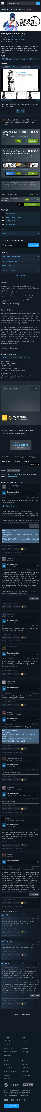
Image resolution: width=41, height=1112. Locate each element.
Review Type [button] (6, 457)
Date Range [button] (6, 461)
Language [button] (32, 457)
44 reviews (10, 560)
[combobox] (21, 3)
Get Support (26, 1071)
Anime (17, 59)
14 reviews (10, 649)
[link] (21, 141)
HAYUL (9, 818)
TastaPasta (10, 614)
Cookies (7, 1075)
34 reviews (10, 616)
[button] (4, 9)
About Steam (8, 1041)
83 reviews (19, 760)
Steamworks (8, 1048)
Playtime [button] (17, 461)
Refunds (7, 1079)
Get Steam (25, 1064)
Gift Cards (7, 1055)
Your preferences (20, 433)
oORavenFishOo (12, 647)
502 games (10, 760)
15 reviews (10, 856)
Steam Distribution (10, 1052)
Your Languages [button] (12, 470)
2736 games (10, 820)
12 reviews (18, 789)
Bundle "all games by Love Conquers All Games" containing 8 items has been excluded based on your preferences (19, 185)
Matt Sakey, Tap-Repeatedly (10, 304)
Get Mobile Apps (11, 1105)
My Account (26, 1075)
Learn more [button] (34, 245)
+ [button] (37, 59)
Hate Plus (23, 158)
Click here (24, 122)
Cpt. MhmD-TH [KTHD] (14, 486)
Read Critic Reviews (20, 419)
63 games (9, 789)
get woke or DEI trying (14, 758)
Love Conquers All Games (16, 37)
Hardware (25, 1048)
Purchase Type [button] (20, 457)
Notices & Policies (10, 1071)
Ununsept (10, 854)
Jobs (23, 1044)
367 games (10, 488)
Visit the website (8, 266)
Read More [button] (34, 526)
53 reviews (10, 683)
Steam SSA (7, 1044)
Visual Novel (6, 59)
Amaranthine (11, 787)
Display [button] (27, 461)
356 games (10, 714)
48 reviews (18, 488)
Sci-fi (32, 59)
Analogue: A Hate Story (22, 156)
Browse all (34, 194)
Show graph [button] (33, 464)
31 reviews (19, 714)
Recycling (25, 1052)
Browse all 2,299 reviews (20, 1014)
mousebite (10, 558)
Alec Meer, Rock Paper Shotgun (11, 292)
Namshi (9, 712)
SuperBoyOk (11, 681)
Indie (24, 59)
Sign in (3, 104)
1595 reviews (20, 820)
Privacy (6, 1064)
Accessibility (8, 1068)
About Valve (26, 1041)
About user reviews (7, 433)
